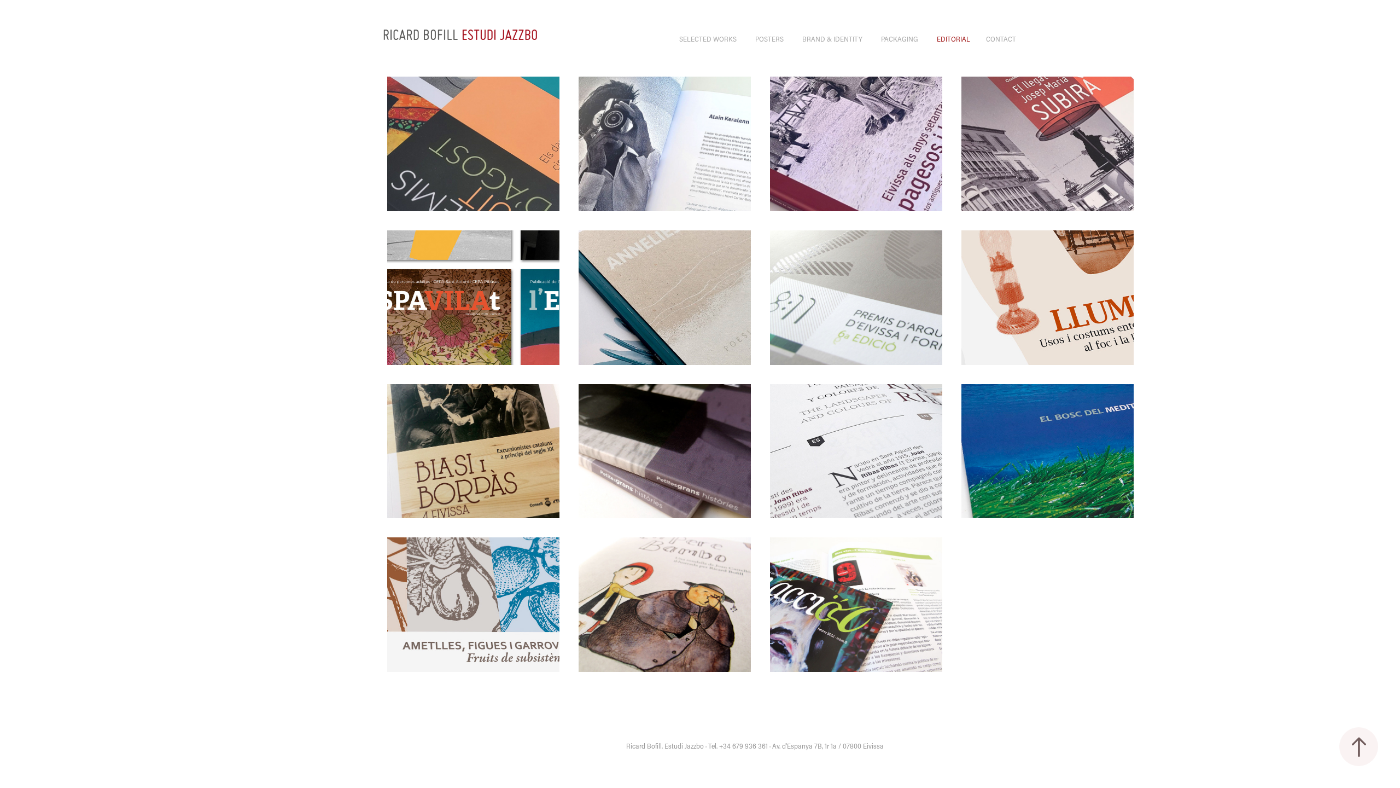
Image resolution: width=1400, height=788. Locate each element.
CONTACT (1001, 38)
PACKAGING (899, 38)
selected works (708, 38)
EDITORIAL (953, 38)
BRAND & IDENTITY (832, 38)
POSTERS (769, 38)
